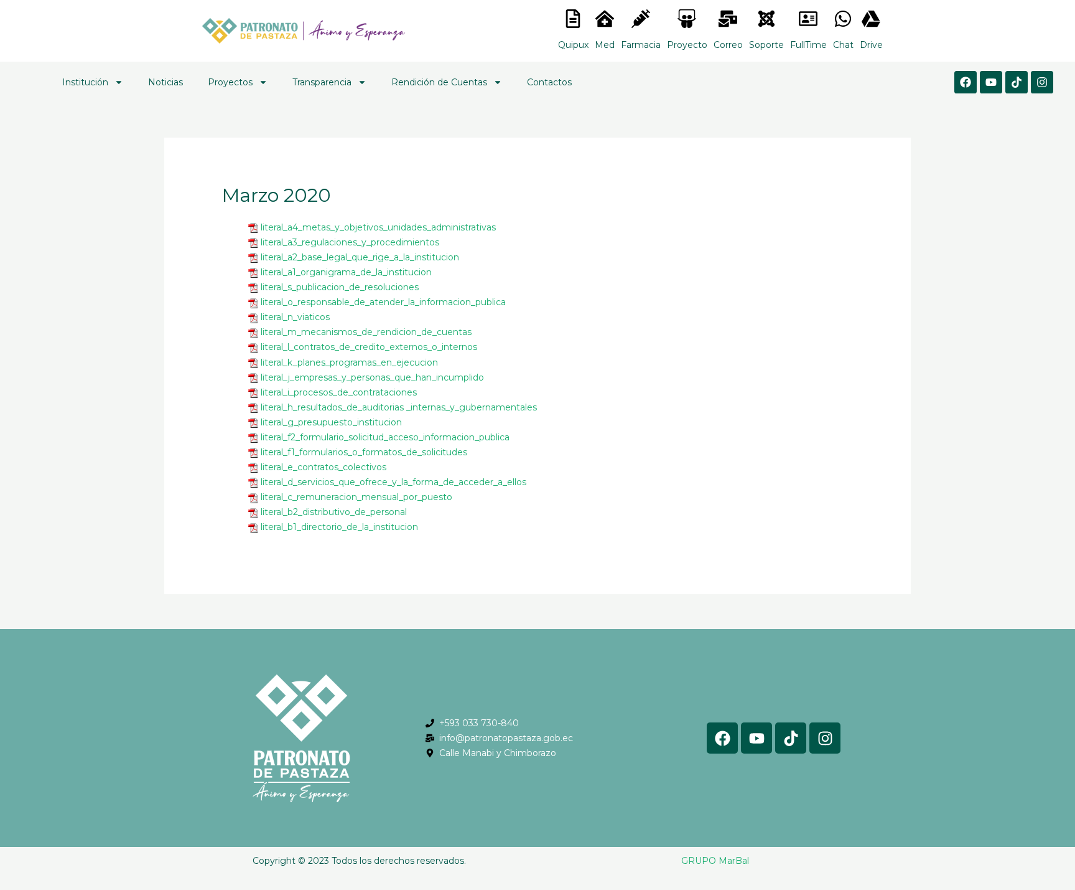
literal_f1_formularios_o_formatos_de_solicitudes (364, 452)
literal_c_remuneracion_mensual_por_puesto (356, 497)
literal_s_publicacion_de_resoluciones (340, 287)
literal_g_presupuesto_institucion (331, 422)
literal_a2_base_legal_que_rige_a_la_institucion (360, 257)
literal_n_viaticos (295, 317)
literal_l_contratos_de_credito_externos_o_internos (369, 347)
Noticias (165, 82)
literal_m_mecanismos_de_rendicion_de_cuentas (366, 332)
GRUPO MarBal (715, 860)
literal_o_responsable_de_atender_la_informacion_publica (383, 302)
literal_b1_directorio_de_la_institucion (339, 527)
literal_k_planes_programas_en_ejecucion (349, 362)
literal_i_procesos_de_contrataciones (339, 392)
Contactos (549, 82)
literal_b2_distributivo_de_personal (334, 512)
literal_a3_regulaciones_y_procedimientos (350, 242)
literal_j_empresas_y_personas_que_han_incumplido (372, 377)
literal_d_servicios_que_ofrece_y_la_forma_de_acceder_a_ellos (393, 482)
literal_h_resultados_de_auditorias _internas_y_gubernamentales (399, 407)
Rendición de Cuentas (439, 82)
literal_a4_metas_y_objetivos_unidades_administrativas (378, 227)
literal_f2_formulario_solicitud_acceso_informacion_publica (385, 437)
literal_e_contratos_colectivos (323, 467)
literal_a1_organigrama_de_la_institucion (346, 272)
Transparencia (321, 82)
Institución (85, 82)
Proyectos (230, 82)
